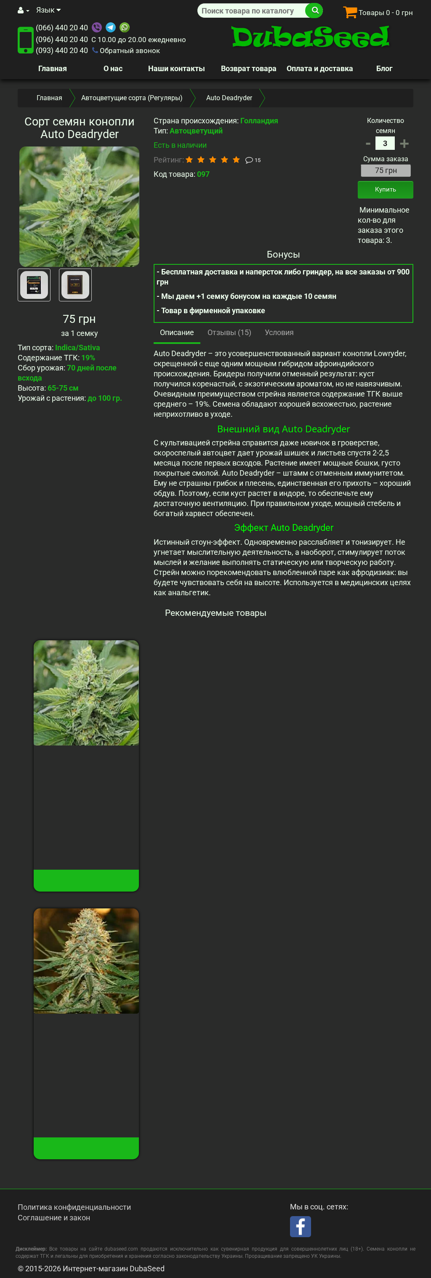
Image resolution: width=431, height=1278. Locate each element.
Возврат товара (249, 68)
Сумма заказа (385, 159)
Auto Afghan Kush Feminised (86, 1031)
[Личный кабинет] (23, 10)
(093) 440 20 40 (62, 50)
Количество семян (385, 126)
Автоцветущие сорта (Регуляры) (132, 98)
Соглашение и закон (54, 1217)
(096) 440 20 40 (62, 39)
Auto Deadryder (86, 758)
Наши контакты (176, 68)
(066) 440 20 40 (62, 27)
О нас (113, 68)
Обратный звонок (129, 50)
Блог (384, 68)
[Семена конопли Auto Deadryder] (79, 206)
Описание (177, 332)
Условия (279, 332)
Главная (52, 68)
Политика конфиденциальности (74, 1207)
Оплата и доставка (320, 68)
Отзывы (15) (229, 332)
